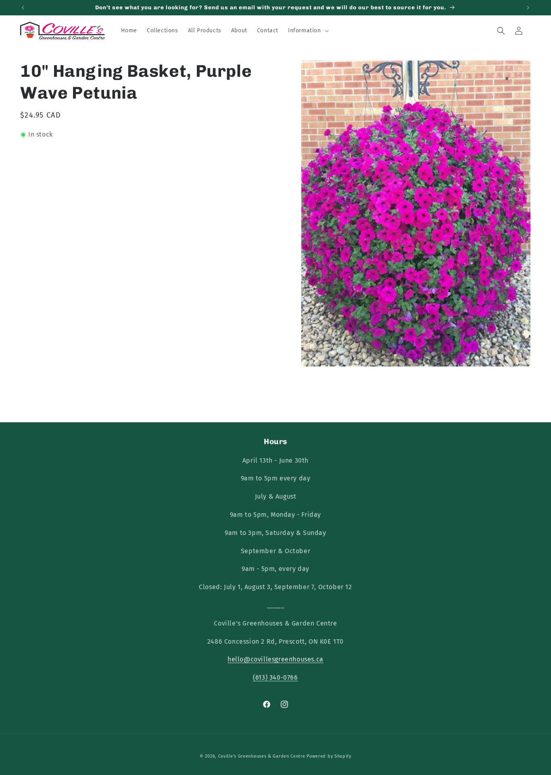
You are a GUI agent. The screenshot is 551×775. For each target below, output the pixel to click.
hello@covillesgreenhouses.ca (275, 659)
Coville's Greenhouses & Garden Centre (261, 756)
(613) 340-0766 (275, 677)
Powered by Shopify (329, 756)
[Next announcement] (528, 7)
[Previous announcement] (23, 7)
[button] (307, 30)
